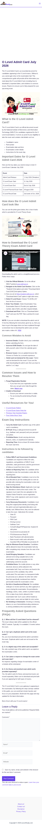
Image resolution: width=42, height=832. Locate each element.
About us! (21, 804)
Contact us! (21, 806)
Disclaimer (21, 809)
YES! (19, 330)
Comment (6, 717)
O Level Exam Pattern (13, 408)
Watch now (18, 388)
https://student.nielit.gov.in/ (25, 294)
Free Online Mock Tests (14, 415)
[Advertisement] (21, 29)
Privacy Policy (21, 811)
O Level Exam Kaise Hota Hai (16, 410)
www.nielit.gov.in (22, 284)
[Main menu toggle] (40, 3)
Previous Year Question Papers (16, 413)
